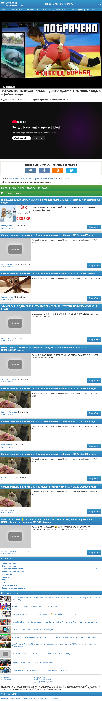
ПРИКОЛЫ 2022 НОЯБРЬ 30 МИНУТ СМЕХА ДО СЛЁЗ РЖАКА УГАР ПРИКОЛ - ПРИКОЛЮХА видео (43, 349)
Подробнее (94, 227)
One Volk (11, 2)
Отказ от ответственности (48, 698)
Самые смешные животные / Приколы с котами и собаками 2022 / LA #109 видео (48, 235)
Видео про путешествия (13, 571)
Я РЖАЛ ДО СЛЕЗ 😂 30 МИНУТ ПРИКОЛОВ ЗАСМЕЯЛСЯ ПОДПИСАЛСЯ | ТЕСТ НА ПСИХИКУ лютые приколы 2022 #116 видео (46, 521)
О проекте (58, 3)
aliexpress (6, 577)
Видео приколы (7, 228)
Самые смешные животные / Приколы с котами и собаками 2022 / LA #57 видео (48, 273)
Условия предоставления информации (18, 698)
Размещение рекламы (43, 680)
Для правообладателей (44, 682)
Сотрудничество (41, 678)
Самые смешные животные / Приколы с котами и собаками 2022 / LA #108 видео (48, 388)
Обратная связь (8, 680)
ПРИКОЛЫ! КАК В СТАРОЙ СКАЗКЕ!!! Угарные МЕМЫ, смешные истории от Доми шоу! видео (50, 201)
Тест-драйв (7, 574)
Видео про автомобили (12, 568)
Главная (47, 3)
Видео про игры (9, 566)
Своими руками (9, 585)
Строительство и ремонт (13, 588)
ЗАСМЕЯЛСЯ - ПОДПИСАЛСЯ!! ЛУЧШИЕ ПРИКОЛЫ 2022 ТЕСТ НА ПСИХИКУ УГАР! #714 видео (49, 307)
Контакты (68, 3)
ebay (4, 579)
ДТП (3, 582)
